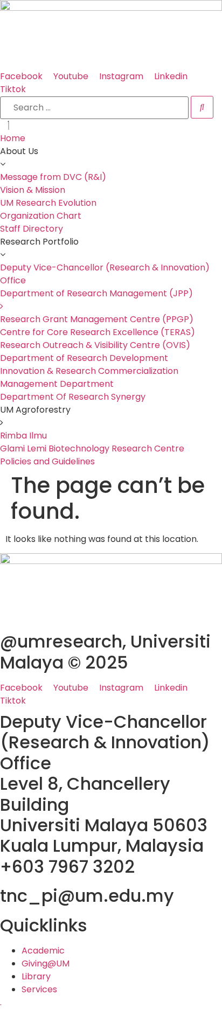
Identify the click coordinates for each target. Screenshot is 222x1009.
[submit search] (202, 107)
